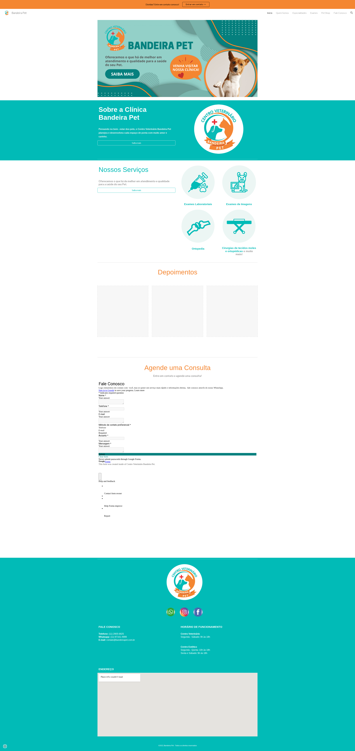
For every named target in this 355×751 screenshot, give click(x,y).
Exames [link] (314, 13)
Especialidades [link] (299, 13)
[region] (177, 4)
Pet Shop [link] (325, 13)
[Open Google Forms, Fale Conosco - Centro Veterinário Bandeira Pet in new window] (252, 383)
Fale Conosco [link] (340, 13)
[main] (136, 115)
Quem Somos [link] (282, 13)
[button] (351, 12)
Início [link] (269, 13)
